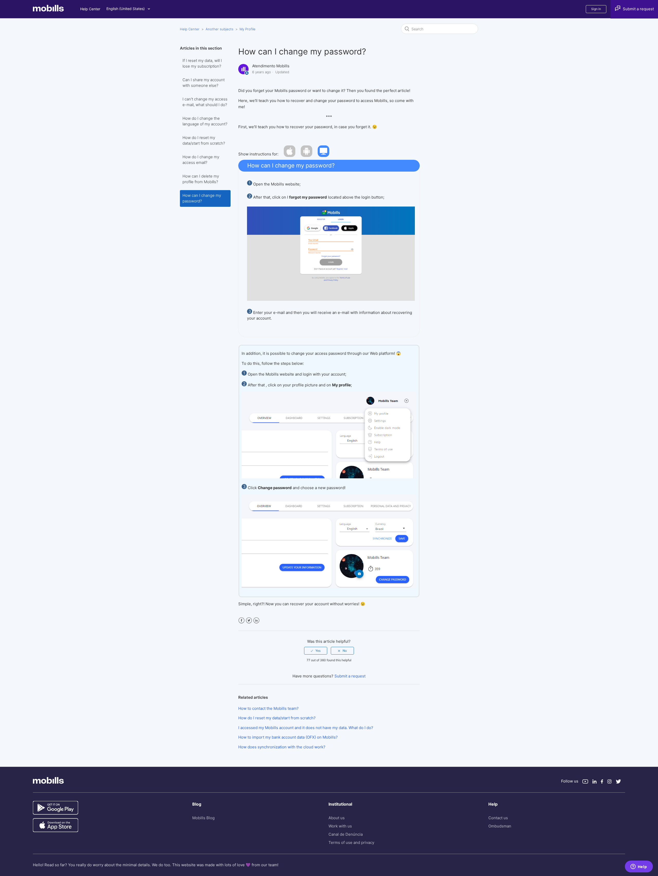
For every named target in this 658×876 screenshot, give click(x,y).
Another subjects (219, 29)
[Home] (56, 10)
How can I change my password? (201, 198)
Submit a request (349, 676)
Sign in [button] (596, 9)
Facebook (241, 620)
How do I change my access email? (200, 159)
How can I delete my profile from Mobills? (200, 179)
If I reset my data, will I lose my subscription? (202, 63)
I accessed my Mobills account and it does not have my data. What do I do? (305, 727)
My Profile (247, 29)
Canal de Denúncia (345, 834)
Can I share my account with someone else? (203, 82)
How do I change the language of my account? (204, 121)
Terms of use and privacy (351, 842)
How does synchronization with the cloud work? (281, 746)
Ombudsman (499, 826)
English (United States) (126, 8)
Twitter (249, 620)
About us (336, 817)
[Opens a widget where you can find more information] (639, 867)
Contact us (498, 817)
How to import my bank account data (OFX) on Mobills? (288, 737)
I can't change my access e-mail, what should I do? (204, 102)
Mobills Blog (203, 817)
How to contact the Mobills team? (268, 708)
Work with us (340, 826)
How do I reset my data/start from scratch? (203, 140)
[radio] (315, 651)
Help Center (90, 9)
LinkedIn (256, 620)
